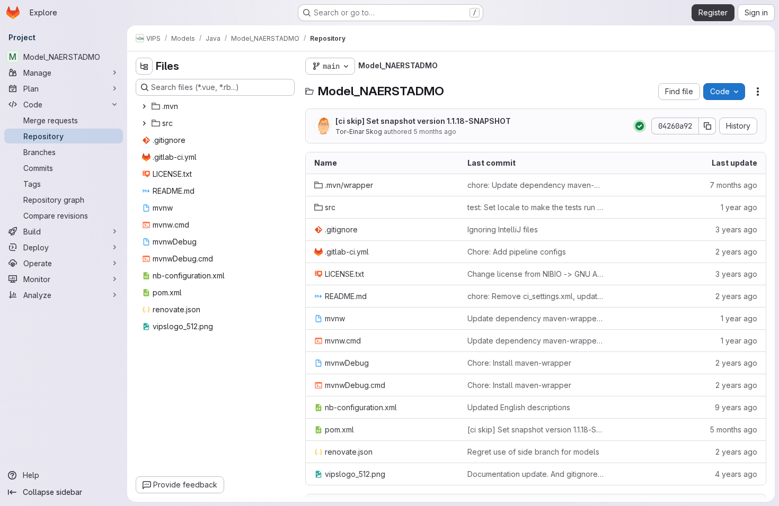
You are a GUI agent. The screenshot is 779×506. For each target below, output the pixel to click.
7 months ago (733, 184)
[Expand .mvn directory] (144, 106)
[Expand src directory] (144, 123)
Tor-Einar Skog (358, 131)
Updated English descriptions (518, 407)
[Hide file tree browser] (144, 66)
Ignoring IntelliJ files (502, 229)
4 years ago (736, 473)
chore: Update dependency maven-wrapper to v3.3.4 (535, 184)
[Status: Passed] (639, 126)
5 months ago (434, 131)
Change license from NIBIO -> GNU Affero (535, 273)
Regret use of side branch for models (533, 451)
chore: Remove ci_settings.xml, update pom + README (535, 296)
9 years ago (736, 407)
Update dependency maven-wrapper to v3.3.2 (535, 318)
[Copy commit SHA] (707, 126)
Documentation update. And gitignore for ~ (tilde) (535, 473)
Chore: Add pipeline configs (516, 251)
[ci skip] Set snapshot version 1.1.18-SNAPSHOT (423, 120)
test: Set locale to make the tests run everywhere (535, 207)
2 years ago (736, 251)
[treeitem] (216, 106)
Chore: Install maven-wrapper (519, 362)
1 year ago (739, 207)
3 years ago (736, 229)
